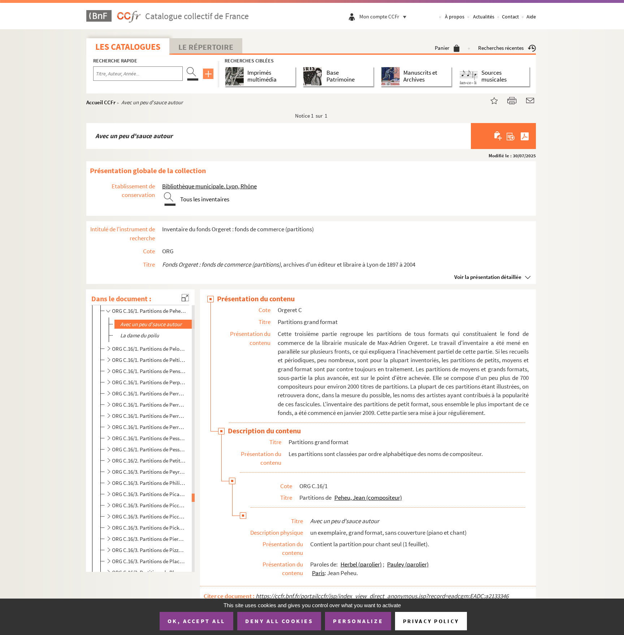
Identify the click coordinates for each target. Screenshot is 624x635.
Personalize (358, 621)
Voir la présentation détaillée (487, 276)
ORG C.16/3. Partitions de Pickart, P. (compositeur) (149, 527)
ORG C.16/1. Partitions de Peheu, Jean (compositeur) (149, 310)
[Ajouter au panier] (498, 136)
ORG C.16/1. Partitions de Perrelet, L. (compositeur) (149, 393)
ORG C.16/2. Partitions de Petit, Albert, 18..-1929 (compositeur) (149, 460)
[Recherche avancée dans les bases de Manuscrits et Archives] (392, 76)
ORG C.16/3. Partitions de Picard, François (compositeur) (149, 494)
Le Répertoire (205, 47)
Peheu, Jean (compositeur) (368, 498)
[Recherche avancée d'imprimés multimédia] (236, 76)
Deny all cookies (279, 621)
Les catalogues (127, 46)
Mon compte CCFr (379, 16)
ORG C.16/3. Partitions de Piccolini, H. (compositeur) (149, 505)
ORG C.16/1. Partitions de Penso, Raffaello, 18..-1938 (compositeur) (149, 371)
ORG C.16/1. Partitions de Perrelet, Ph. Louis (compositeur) (149, 404)
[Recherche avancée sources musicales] (470, 76)
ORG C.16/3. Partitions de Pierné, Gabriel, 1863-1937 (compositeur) (149, 538)
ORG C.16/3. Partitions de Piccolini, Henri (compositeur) (149, 516)
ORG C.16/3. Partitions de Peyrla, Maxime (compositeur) (149, 471)
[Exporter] (510, 136)
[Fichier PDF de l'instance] (525, 136)
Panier (442, 47)
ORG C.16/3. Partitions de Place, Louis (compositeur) (149, 561)
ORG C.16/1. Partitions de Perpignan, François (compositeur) (149, 382)
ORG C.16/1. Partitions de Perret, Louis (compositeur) (149, 415)
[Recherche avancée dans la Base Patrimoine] (314, 76)
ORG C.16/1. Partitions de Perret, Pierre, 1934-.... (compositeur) (149, 427)
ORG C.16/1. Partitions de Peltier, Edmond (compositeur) (149, 359)
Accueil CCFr (101, 102)
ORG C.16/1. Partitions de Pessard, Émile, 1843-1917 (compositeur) (149, 438)
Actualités (483, 16)
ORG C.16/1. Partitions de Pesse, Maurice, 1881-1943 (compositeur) (149, 449)
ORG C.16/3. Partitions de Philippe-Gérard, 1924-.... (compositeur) (149, 482)
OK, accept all (196, 621)
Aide (531, 16)
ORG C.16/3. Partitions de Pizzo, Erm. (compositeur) (149, 550)
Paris (318, 573)
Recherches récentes (501, 47)
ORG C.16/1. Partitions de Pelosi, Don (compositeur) (149, 348)
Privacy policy (431, 621)
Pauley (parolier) (408, 564)
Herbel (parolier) (361, 564)
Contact (510, 16)
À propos (454, 16)
